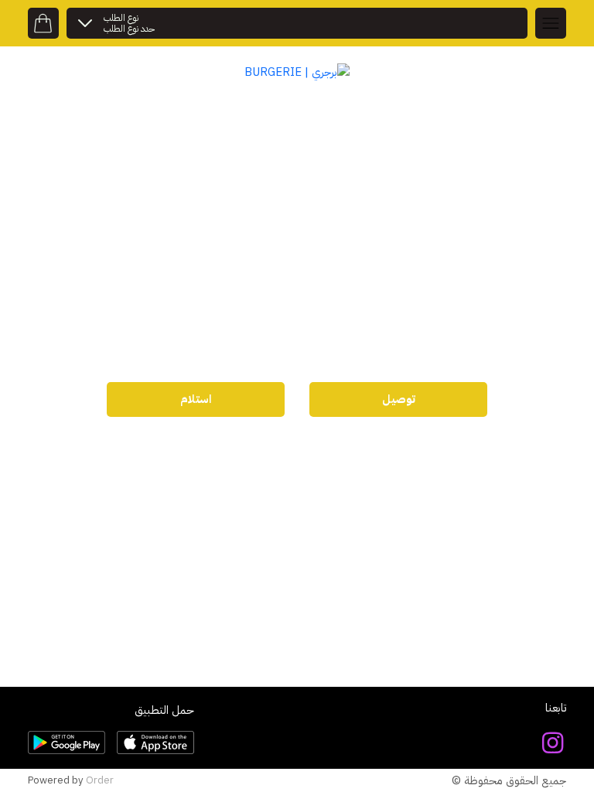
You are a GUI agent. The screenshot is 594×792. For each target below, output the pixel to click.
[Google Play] (66, 742)
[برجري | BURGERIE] (297, 71)
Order (100, 780)
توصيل (398, 399)
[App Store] (155, 742)
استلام (195, 399)
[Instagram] (552, 742)
